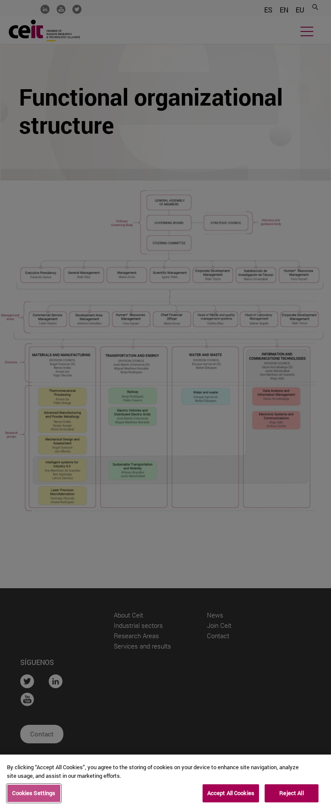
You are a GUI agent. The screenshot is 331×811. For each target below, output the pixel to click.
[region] (165, 783)
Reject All (291, 793)
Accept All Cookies (230, 793)
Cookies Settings (33, 793)
